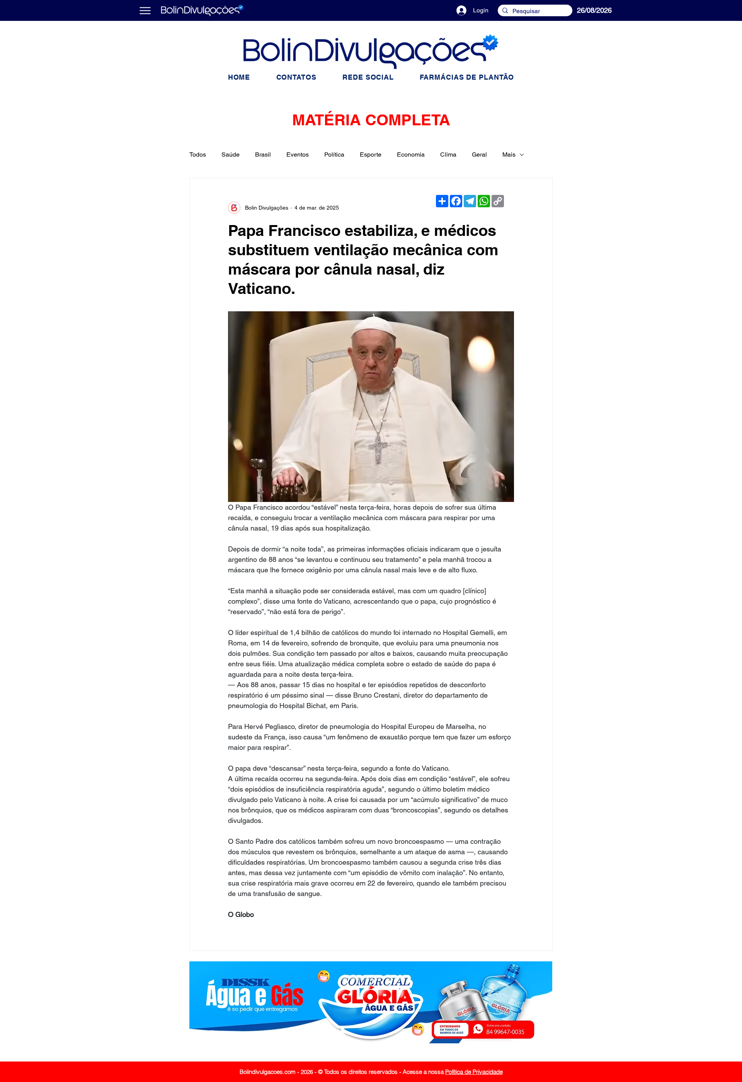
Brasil (263, 154)
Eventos (297, 154)
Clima (448, 154)
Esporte (370, 154)
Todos (197, 154)
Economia (411, 154)
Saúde (230, 154)
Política (334, 154)
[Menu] (145, 10)
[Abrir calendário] (628, 10)
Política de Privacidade (474, 1071)
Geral (479, 154)
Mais (509, 154)
